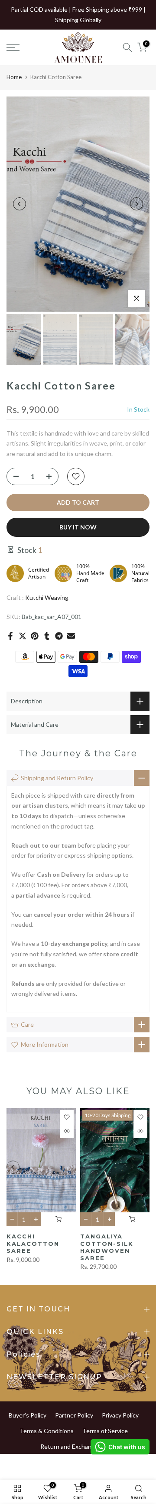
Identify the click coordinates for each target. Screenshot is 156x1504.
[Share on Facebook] (10, 636)
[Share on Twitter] (22, 636)
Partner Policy (74, 1415)
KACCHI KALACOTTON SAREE (32, 1243)
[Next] (136, 203)
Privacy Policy (120, 1415)
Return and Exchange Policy (78, 1446)
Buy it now (78, 527)
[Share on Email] (71, 636)
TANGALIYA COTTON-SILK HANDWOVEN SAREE (106, 1247)
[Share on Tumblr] (47, 636)
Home (14, 76)
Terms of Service (105, 1430)
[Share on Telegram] (59, 636)
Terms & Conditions (47, 1430)
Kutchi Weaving (46, 597)
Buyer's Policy (27, 1415)
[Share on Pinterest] (35, 636)
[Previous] (19, 203)
